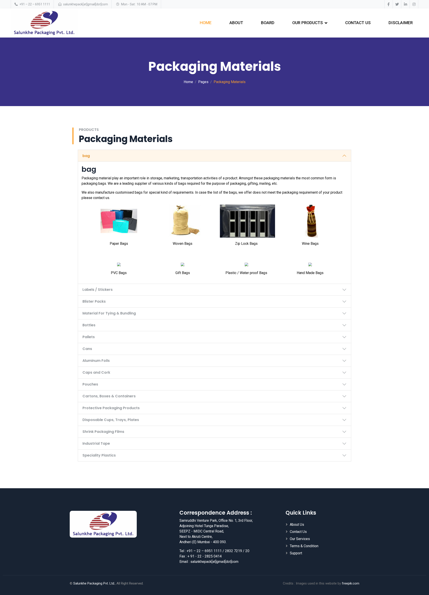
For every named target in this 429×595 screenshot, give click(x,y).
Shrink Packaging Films (103, 431)
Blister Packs (94, 301)
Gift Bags (182, 273)
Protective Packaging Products (111, 408)
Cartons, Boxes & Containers (109, 396)
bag (86, 155)
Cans (87, 348)
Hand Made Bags (310, 273)
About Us (297, 524)
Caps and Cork (96, 372)
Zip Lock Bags (246, 243)
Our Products (307, 22)
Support (296, 553)
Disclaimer (401, 22)
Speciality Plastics (99, 455)
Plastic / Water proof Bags (246, 273)
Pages (203, 82)
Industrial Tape (96, 443)
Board (267, 22)
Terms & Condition (304, 546)
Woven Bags (182, 243)
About (236, 22)
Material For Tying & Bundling (109, 313)
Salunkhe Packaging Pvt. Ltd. (94, 583)
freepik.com (350, 583)
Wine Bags (310, 243)
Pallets (88, 336)
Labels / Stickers (97, 289)
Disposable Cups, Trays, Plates (110, 419)
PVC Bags (119, 273)
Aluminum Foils (96, 360)
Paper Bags (119, 243)
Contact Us (358, 22)
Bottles (88, 325)
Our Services (300, 539)
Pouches (90, 384)
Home (206, 22)
